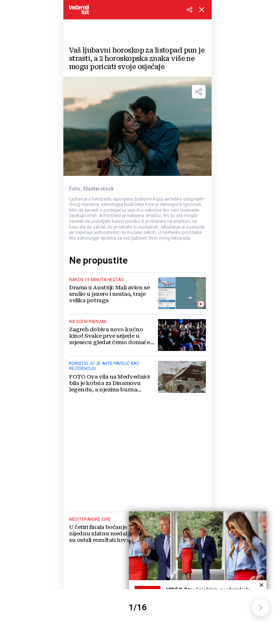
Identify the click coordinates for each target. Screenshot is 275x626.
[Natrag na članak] (201, 9)
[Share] (199, 91)
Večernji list (78, 9)
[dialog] (197, 564)
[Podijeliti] (189, 9)
